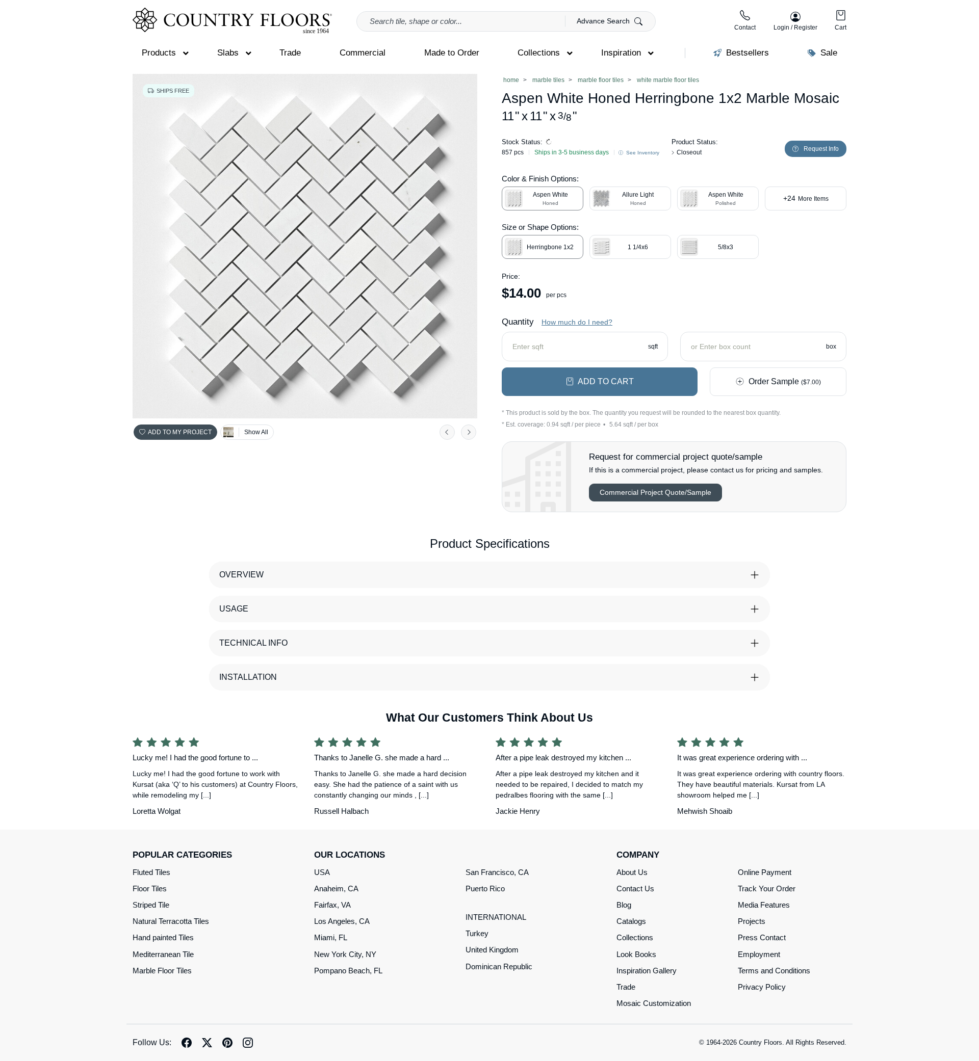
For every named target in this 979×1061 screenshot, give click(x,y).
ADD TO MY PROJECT (180, 432)
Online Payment (764, 872)
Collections (634, 937)
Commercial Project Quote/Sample (655, 492)
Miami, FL (330, 937)
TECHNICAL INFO (253, 643)
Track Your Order (766, 888)
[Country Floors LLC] (232, 20)
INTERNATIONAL (496, 917)
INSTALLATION (248, 677)
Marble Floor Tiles (162, 970)
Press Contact (762, 937)
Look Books (636, 954)
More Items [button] (806, 198)
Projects (751, 921)
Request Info (821, 148)
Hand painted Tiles (163, 937)
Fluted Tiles (151, 872)
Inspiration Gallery (646, 970)
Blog (623, 904)
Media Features (764, 904)
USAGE (233, 608)
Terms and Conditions (774, 970)
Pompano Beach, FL (348, 970)
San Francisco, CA (497, 872)
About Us (632, 872)
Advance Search (604, 21)
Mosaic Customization (653, 1003)
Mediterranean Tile (163, 954)
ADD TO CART (606, 381)
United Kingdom (492, 949)
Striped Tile (151, 904)
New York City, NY (345, 954)
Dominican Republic (499, 966)
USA (322, 872)
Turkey (477, 933)
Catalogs (631, 921)
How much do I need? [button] (577, 322)
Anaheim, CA (336, 888)
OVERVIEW (241, 574)
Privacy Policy (762, 987)
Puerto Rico (485, 888)
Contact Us (635, 888)
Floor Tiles (150, 888)
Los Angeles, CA (342, 921)
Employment (759, 954)
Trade (625, 987)
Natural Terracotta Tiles (171, 921)
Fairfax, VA (332, 904)
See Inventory (642, 152)
